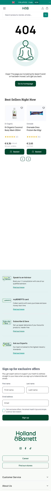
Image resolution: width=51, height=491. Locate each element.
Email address (7, 396)
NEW (36, 2)
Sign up (25, 417)
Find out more (18, 287)
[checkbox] (3, 410)
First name (6, 383)
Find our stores (25, 465)
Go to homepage (25, 83)
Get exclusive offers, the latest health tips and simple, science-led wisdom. (26, 410)
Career (25, 458)
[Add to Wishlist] (21, 107)
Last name (30, 383)
